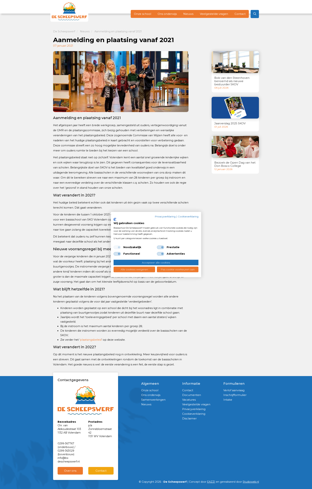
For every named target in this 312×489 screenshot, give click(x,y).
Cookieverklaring (193, 413)
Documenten (191, 395)
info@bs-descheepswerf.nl (69, 459)
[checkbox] (117, 247)
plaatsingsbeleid (90, 339)
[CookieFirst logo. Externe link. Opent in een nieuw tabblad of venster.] (115, 219)
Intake (227, 399)
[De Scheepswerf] (69, 11)
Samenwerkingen (153, 399)
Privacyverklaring (193, 409)
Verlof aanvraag (233, 390)
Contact (240, 14)
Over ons (70, 470)
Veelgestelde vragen (214, 14)
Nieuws (188, 14)
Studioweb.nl (251, 481)
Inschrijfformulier (234, 395)
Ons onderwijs (167, 14)
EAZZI (211, 481)
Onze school (142, 14)
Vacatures (189, 399)
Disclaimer (189, 418)
